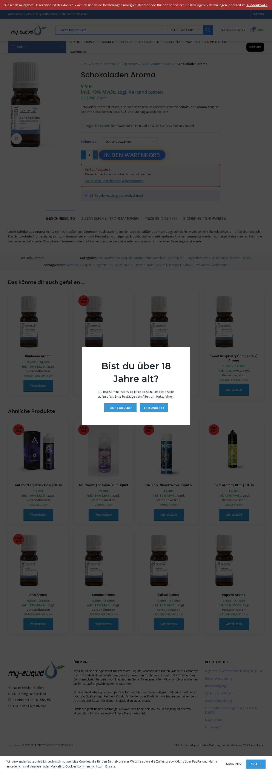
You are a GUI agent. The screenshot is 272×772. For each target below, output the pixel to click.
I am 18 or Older (120, 407)
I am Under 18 (154, 407)
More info (234, 764)
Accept (256, 764)
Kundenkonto (256, 5)
